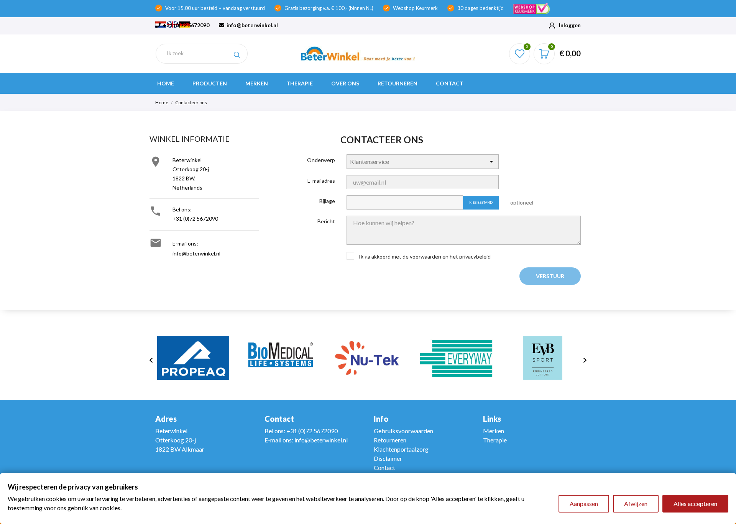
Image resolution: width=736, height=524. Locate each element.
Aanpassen (584, 503)
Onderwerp (321, 160)
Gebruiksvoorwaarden (403, 430)
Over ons (345, 83)
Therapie (299, 83)
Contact (449, 83)
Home (165, 83)
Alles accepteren (695, 503)
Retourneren (397, 83)
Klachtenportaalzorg (401, 449)
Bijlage (327, 201)
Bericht (326, 221)
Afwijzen (635, 503)
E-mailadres (321, 180)
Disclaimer (388, 458)
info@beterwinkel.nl (251, 25)
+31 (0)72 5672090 (185, 25)
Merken (256, 83)
